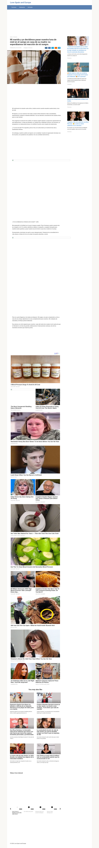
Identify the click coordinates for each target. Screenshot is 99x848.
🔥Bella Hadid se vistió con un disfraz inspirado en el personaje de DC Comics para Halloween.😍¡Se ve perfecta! (77, 74)
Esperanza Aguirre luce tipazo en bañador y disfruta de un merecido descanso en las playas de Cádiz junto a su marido (22, 707)
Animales (30, 7)
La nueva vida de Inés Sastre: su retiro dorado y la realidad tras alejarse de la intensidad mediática (22, 757)
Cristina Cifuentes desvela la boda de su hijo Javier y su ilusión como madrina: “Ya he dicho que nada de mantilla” (48, 707)
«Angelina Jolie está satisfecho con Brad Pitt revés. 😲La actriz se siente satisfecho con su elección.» (77, 123)
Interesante (22, 7)
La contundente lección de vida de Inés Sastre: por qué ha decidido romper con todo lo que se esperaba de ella (48, 732)
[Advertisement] (49, 22)
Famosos (13, 7)
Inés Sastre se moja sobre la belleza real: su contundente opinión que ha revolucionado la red (48, 757)
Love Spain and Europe (20, 2)
